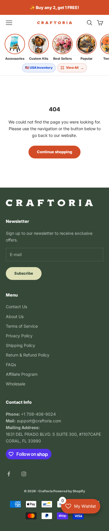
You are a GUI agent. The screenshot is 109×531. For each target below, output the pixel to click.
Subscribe (23, 273)
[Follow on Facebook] (9, 474)
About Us (15, 316)
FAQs (11, 364)
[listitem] (15, 47)
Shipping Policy (20, 345)
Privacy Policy (19, 335)
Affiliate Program (21, 374)
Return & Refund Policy (27, 354)
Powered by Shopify (69, 491)
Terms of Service (22, 326)
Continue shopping (54, 151)
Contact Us (16, 306)
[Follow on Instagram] (24, 474)
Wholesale (15, 383)
